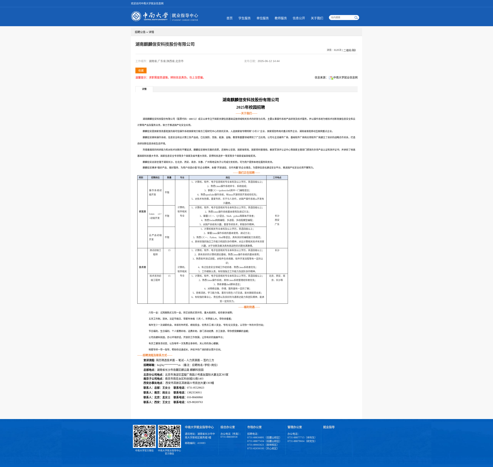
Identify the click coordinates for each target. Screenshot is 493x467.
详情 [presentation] (144, 89)
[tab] (144, 89)
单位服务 (263, 18)
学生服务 (244, 18)
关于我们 (317, 18)
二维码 (347, 50)
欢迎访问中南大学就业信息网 (147, 3)
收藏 (141, 70)
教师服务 (281, 18)
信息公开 (299, 18)
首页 (229, 18)
